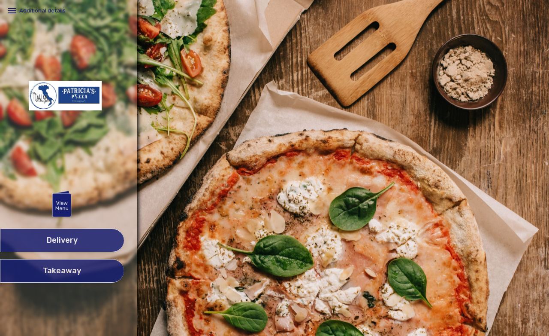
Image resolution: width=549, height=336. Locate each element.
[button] (61, 204)
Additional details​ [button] (42, 10)
